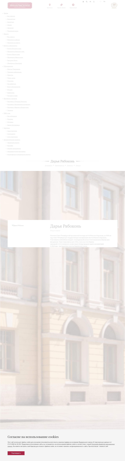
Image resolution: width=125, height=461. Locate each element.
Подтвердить (16, 453)
